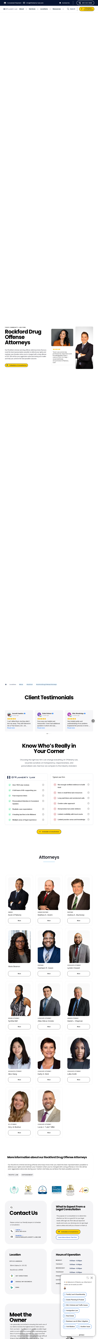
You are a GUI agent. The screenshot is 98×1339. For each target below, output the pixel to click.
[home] (10, 9)
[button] (23, 9)
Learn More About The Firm (67, 1237)
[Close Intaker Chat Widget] (91, 1277)
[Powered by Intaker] (82, 1335)
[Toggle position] (87, 1277)
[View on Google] (9, 714)
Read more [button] (11, 728)
